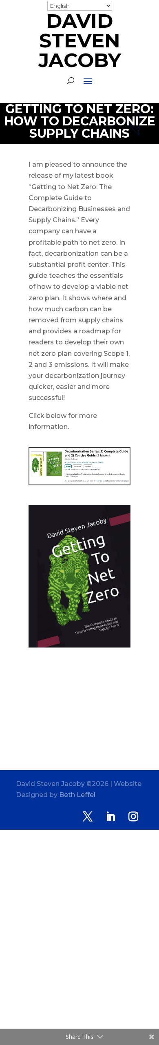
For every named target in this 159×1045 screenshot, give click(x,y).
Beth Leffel (77, 795)
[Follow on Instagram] (133, 816)
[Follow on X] (87, 816)
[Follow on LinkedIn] (110, 816)
